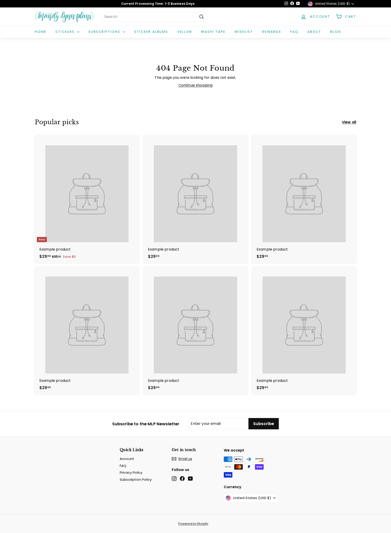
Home (40, 31)
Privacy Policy (131, 472)
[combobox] (154, 17)
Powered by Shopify (193, 523)
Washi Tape (213, 31)
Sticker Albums (151, 31)
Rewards (271, 31)
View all (349, 122)
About (314, 31)
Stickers (65, 31)
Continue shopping (196, 85)
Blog (335, 31)
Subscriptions (105, 31)
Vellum (184, 31)
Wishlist (244, 31)
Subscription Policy (136, 479)
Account (127, 458)
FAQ (294, 31)
